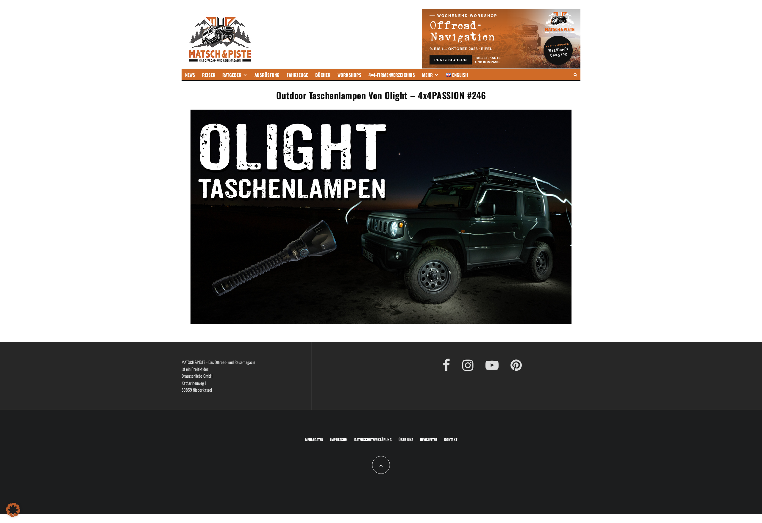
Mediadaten (314, 439)
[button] (13, 510)
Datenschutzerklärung (373, 439)
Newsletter (428, 439)
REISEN (208, 74)
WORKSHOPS (349, 74)
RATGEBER (231, 74)
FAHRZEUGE (297, 74)
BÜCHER (322, 74)
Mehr (427, 74)
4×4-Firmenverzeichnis (391, 74)
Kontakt (450, 439)
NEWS (190, 74)
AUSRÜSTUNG (266, 74)
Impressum (338, 439)
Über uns (406, 439)
